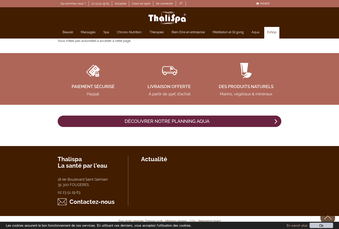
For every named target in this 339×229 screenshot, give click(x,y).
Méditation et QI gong (228, 32)
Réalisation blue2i (209, 221)
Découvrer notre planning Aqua (167, 121)
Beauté (68, 32)
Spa (106, 32)
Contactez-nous (92, 201)
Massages (88, 32)
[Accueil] (169, 17)
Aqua (255, 32)
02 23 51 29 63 (100, 3)
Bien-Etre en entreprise (188, 32)
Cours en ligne (141, 3)
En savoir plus (297, 225)
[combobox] (181, 3)
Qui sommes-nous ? (73, 3)
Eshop (271, 32)
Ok (321, 225)
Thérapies (156, 32)
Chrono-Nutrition (129, 32)
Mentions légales (176, 221)
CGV (193, 221)
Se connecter (164, 3)
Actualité (120, 3)
